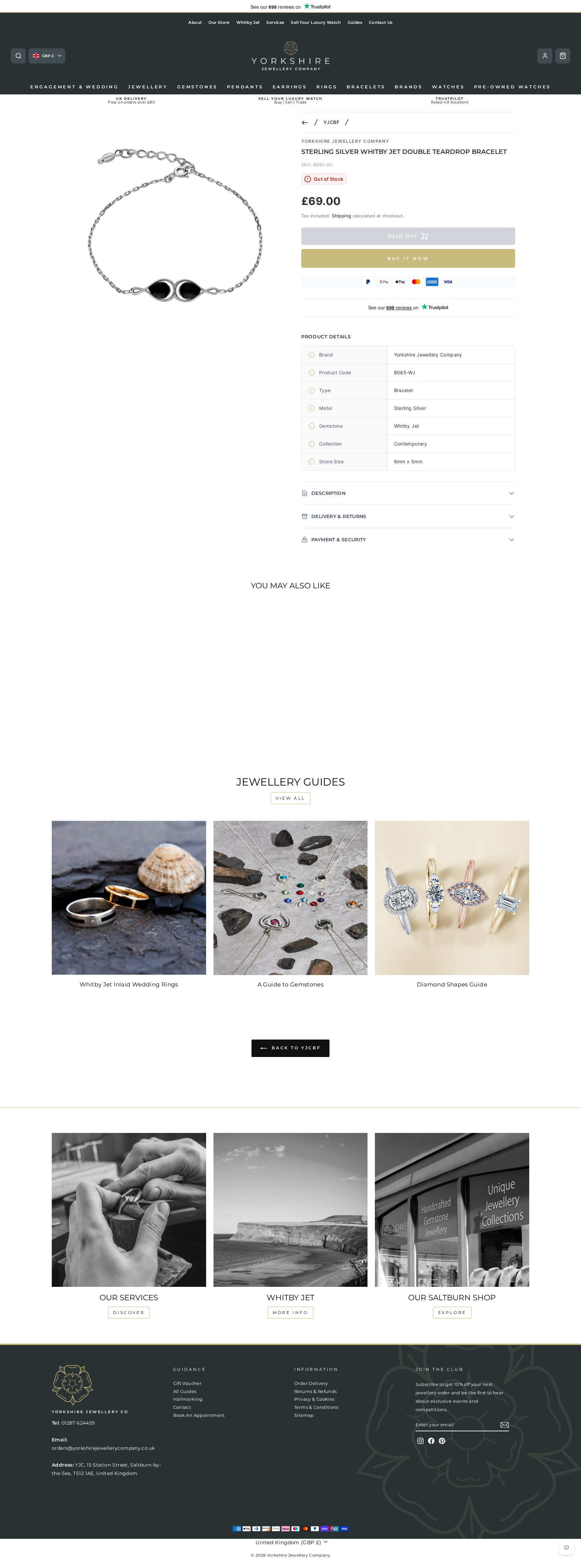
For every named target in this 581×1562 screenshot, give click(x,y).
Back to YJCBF (295, 1047)
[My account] (544, 56)
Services (275, 22)
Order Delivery (311, 1383)
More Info (290, 1312)
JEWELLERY (148, 86)
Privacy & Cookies (314, 1399)
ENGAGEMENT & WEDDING (74, 86)
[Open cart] (562, 56)
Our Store (218, 22)
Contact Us (381, 22)
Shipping (341, 215)
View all (290, 798)
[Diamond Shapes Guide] (452, 898)
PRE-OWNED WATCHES (512, 86)
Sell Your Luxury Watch (316, 22)
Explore (452, 1312)
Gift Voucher (187, 1383)
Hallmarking (188, 1399)
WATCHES (448, 86)
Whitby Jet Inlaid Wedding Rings (129, 984)
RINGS (326, 86)
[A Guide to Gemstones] (291, 898)
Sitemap (304, 1415)
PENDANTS (245, 86)
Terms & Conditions (316, 1407)
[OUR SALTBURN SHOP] (452, 1210)
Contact (182, 1407)
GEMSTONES (197, 86)
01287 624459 (78, 1423)
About (195, 22)
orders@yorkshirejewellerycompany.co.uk (103, 1448)
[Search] (18, 56)
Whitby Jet (248, 22)
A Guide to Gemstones (291, 984)
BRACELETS (366, 86)
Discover (129, 1312)
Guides (355, 22)
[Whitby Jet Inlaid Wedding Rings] (129, 898)
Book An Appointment (199, 1415)
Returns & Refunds (315, 1391)
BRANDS (409, 86)
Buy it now (408, 258)
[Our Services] (129, 1210)
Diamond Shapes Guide (452, 984)
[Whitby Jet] (291, 1210)
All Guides (185, 1391)
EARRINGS (290, 86)
